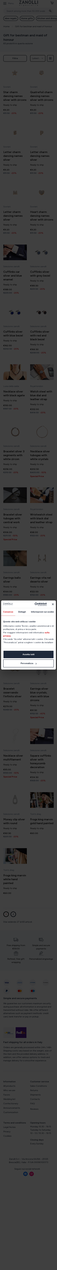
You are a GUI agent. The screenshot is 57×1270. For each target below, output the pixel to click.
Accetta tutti (28, 654)
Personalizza (27, 663)
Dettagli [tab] (22, 612)
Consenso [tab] (8, 612)
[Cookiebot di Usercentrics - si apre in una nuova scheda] (35, 604)
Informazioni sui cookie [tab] (42, 612)
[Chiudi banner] (53, 604)
